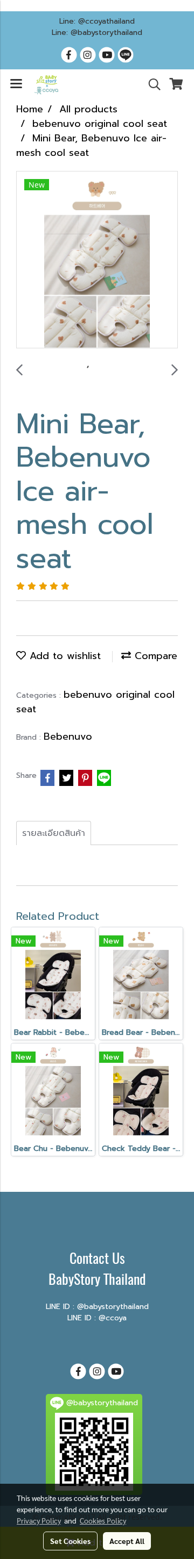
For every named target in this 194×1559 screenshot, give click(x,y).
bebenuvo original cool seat (95, 702)
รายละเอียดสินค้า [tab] (53, 833)
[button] (151, 84)
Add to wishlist (63, 655)
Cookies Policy (103, 1520)
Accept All (126, 1541)
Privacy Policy (39, 1520)
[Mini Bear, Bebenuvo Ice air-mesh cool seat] (97, 260)
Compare (154, 655)
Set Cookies (70, 1541)
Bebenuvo (68, 736)
